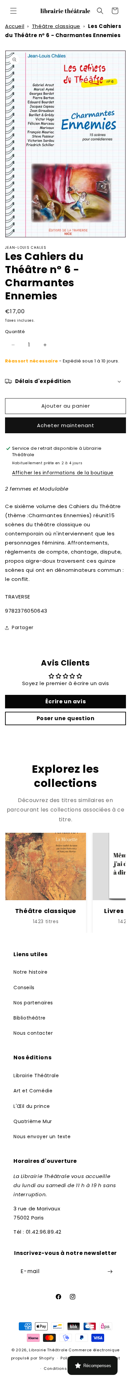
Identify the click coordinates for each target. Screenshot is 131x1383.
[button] (13, 10)
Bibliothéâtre (29, 1017)
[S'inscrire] (109, 1271)
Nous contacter (33, 1033)
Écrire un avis (65, 701)
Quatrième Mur (32, 1121)
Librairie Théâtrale (36, 1075)
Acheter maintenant (65, 425)
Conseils (24, 987)
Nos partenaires (33, 1002)
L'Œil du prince (31, 1106)
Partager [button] (23, 627)
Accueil (14, 26)
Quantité (15, 331)
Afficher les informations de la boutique (63, 472)
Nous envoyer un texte (42, 1136)
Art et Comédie (32, 1090)
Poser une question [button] (66, 718)
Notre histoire (30, 972)
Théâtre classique (56, 26)
